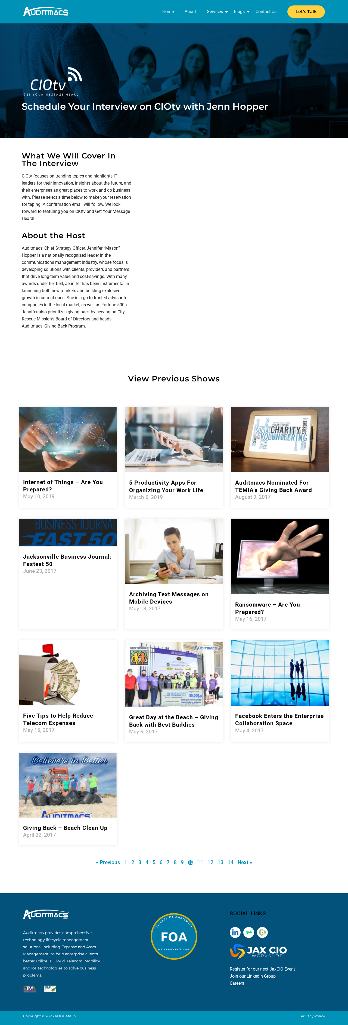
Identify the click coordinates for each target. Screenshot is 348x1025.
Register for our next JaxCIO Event (262, 969)
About (190, 11)
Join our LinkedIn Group (253, 976)
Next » (245, 862)
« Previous (108, 862)
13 (220, 862)
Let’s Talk (306, 11)
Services (215, 11)
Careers (237, 983)
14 (231, 862)
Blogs (239, 11)
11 (200, 862)
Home (168, 11)
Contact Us (266, 11)
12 (210, 862)
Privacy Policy (313, 1016)
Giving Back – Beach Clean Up (65, 828)
